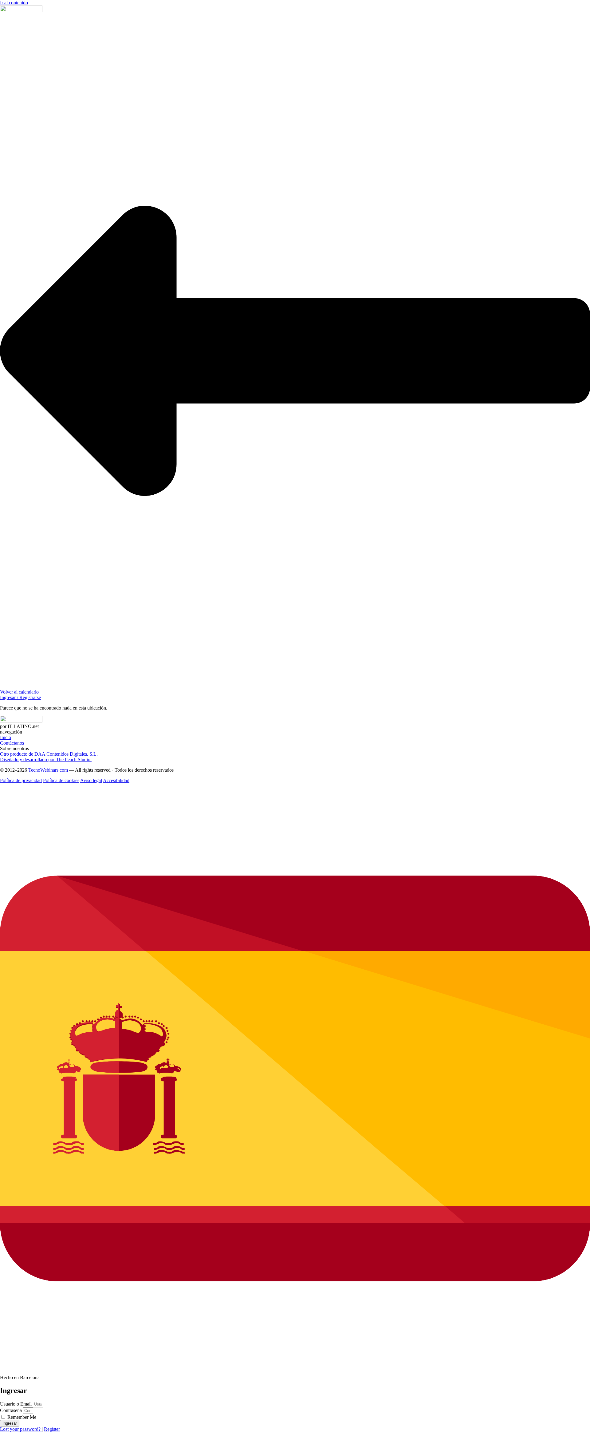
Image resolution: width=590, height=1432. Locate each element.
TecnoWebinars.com (48, 770)
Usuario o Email (16, 1403)
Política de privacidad (21, 780)
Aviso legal (91, 780)
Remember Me (21, 1417)
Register (52, 1429)
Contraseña (11, 1410)
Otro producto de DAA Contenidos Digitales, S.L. (49, 754)
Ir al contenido (14, 2)
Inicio (5, 737)
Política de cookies (61, 780)
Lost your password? (21, 1429)
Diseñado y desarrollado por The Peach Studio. (46, 759)
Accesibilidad (116, 780)
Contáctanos (12, 743)
